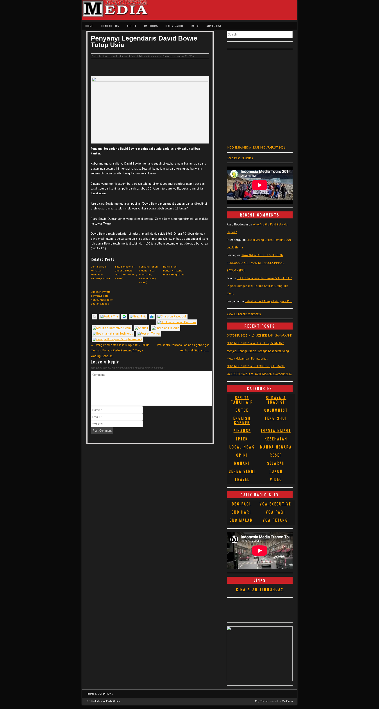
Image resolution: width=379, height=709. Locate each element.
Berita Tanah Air (242, 400)
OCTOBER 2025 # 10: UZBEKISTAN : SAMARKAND (259, 335)
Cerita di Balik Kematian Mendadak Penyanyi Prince (100, 272)
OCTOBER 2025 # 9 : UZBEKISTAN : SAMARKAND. (259, 374)
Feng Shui (276, 418)
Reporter (107, 56)
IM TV (195, 25)
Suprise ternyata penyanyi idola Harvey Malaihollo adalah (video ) (102, 297)
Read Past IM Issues (240, 158)
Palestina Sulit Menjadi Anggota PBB (268, 301)
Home (89, 25)
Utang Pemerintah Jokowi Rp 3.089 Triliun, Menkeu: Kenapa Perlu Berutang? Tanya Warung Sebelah (120, 350)
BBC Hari (241, 512)
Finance (242, 430)
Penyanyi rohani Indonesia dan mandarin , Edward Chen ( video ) (148, 274)
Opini (242, 455)
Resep (276, 455)
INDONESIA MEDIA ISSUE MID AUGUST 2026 (256, 147)
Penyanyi (167, 56)
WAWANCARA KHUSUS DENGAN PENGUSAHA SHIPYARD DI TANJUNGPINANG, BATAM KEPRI (256, 262)
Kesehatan (276, 438)
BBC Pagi (241, 504)
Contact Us (110, 25)
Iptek (242, 438)
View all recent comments (244, 314)
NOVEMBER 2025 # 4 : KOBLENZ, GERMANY (255, 343)
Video (276, 479)
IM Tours (151, 25)
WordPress (287, 701)
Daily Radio (174, 25)
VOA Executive (275, 504)
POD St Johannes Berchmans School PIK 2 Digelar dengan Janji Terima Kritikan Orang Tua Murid (259, 285)
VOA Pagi (275, 512)
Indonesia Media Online (108, 701)
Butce (242, 410)
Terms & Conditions (99, 693)
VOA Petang (275, 520)
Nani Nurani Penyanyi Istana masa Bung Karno (173, 270)
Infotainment (123, 56)
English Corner (242, 420)
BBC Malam (241, 520)
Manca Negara (276, 447)
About (131, 25)
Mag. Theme (261, 701)
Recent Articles (139, 56)
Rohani (242, 463)
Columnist (276, 410)
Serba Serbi (242, 471)
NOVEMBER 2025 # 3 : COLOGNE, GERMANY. (256, 366)
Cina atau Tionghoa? (260, 589)
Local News (242, 447)
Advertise (214, 25)
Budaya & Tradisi (276, 400)
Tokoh (276, 471)
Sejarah (276, 463)
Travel (242, 479)
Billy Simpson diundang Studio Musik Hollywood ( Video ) (126, 272)
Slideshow (152, 56)
